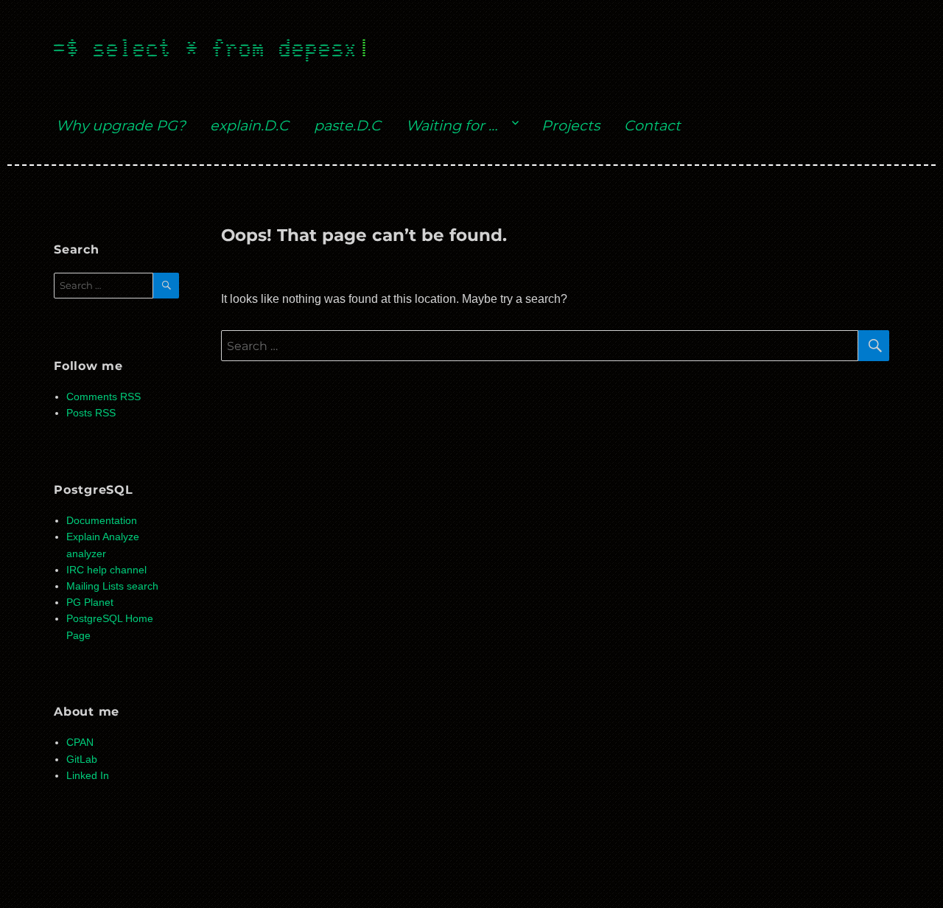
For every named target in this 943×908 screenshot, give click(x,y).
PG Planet (89, 602)
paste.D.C (347, 125)
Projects (570, 125)
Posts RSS (91, 413)
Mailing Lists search (112, 586)
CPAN (80, 742)
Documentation (101, 520)
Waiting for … (451, 125)
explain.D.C (249, 125)
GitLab (81, 759)
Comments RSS (103, 396)
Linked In (87, 775)
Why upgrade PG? (121, 125)
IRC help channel (106, 570)
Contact (652, 125)
